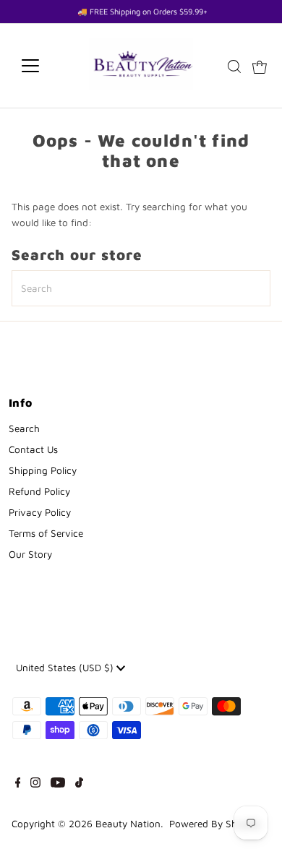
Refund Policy (39, 491)
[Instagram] (35, 784)
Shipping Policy (43, 470)
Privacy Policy (40, 512)
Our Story (30, 554)
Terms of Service (46, 533)
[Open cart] (259, 65)
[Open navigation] (42, 66)
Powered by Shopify (214, 823)
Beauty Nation (128, 823)
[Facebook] (18, 784)
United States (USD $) (66, 667)
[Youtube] (58, 784)
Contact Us (33, 449)
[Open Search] (234, 66)
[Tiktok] (79, 784)
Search (24, 428)
